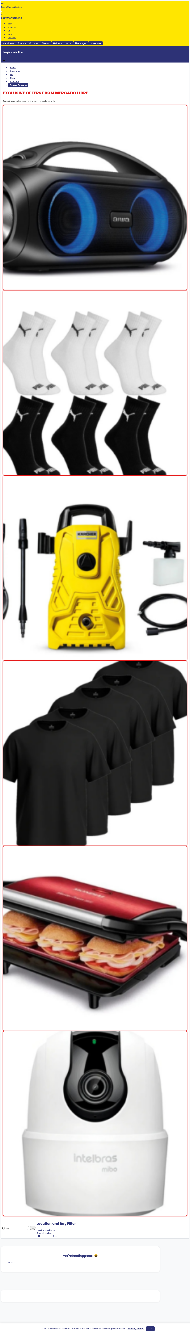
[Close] (4, 60)
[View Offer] (95, 288)
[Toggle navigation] (1, 11)
